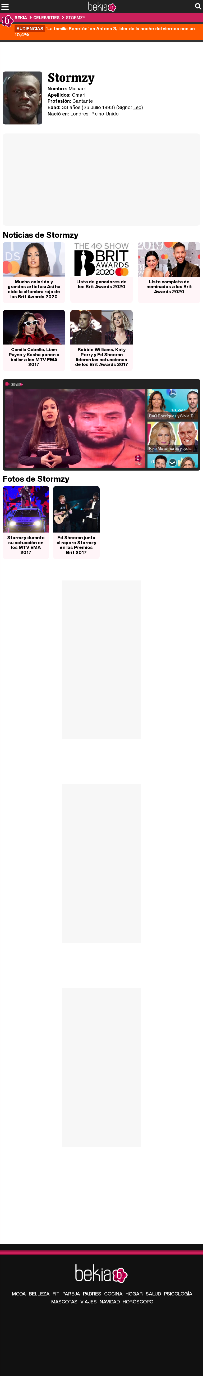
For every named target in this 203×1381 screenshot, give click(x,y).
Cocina (113, 1293)
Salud (153, 1293)
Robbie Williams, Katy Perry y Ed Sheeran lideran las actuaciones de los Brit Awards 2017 (101, 357)
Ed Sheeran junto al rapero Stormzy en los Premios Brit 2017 (76, 545)
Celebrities (46, 17)
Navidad (110, 1301)
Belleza (39, 1293)
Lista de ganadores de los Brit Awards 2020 (101, 284)
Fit (56, 1293)
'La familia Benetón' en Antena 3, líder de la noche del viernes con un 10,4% (105, 31)
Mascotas (64, 1301)
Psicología (178, 1293)
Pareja (71, 1293)
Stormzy (75, 17)
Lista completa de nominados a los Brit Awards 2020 (169, 286)
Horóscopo (138, 1301)
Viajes (88, 1301)
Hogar (134, 1293)
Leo (137, 107)
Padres (92, 1293)
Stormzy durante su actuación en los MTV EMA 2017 (26, 545)
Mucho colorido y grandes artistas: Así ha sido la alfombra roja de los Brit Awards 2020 (34, 289)
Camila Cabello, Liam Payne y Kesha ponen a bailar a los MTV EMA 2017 (34, 357)
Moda (19, 1293)
